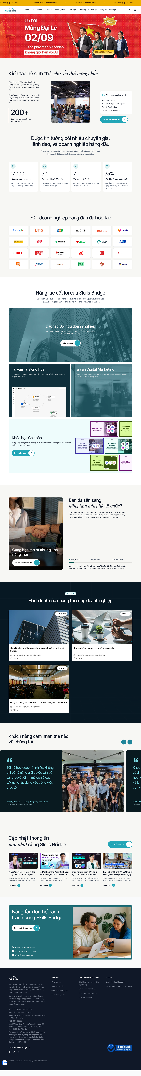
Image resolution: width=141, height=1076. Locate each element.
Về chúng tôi (93, 10)
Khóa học (28, 10)
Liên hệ (83, 10)
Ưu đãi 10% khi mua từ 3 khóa (41, 3)
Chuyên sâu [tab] (95, 559)
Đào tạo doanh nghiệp (60, 990)
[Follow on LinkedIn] (19, 1052)
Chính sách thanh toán (87, 989)
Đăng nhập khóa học (108, 10)
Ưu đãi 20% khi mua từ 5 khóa (116, 3)
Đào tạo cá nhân (58, 986)
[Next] (129, 742)
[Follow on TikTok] (14, 1052)
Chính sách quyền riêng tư (88, 993)
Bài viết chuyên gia (58, 995)
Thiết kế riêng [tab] (117, 559)
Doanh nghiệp (59, 10)
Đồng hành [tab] (74, 559)
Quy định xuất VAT (85, 997)
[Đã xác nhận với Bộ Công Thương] (119, 1046)
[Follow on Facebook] (10, 1052)
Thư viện (72, 10)
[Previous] (123, 742)
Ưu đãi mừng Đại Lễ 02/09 (79, 3)
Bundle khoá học (43, 10)
